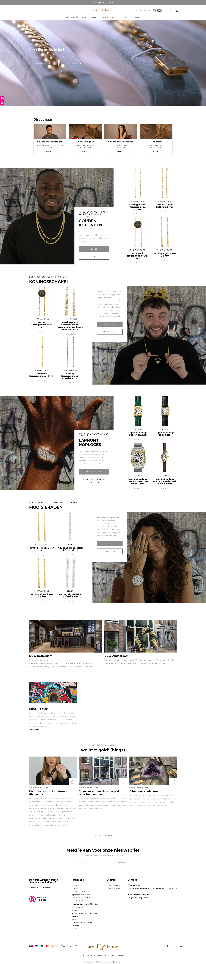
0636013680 (135, 885)
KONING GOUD (110, 324)
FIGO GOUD (109, 544)
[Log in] (166, 10)
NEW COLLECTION (43, 63)
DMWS (112, 955)
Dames (95, 17)
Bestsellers (108, 17)
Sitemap (75, 910)
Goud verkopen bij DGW (81, 892)
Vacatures (75, 929)
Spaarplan (75, 920)
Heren (85, 17)
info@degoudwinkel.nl (139, 895)
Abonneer (121, 862)
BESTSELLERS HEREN (72, 63)
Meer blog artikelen (103, 836)
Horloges (122, 17)
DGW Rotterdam (113, 885)
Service (147, 10)
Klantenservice (77, 907)
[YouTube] (181, 946)
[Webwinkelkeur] (37, 899)
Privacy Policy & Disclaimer (82, 898)
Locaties (112, 880)
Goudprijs (75, 926)
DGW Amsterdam (113, 888)
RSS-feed (119, 955)
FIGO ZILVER (110, 551)
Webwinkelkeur (116, 962)
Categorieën (72, 17)
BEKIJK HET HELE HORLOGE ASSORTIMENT (94, 480)
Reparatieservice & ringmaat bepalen (85, 913)
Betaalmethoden (78, 901)
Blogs (138, 10)
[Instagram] (174, 946)
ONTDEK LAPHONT (94, 472)
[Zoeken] (171, 10)
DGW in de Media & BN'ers (82, 923)
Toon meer (34, 729)
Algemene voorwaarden (81, 895)
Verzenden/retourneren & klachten (85, 904)
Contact (75, 885)
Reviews (75, 916)
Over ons (135, 17)
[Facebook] (167, 946)
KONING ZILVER (109, 332)
